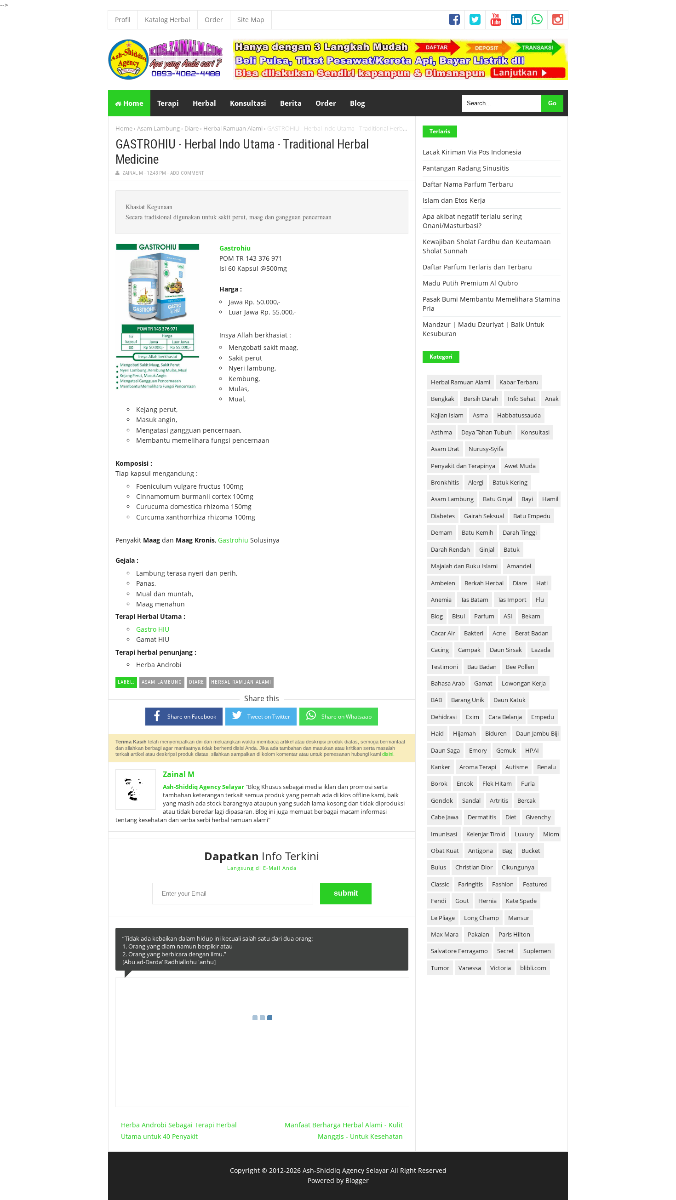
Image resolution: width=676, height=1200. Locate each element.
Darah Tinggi (520, 532)
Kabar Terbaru (519, 382)
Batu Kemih (477, 532)
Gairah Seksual (484, 516)
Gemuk (506, 750)
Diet (510, 817)
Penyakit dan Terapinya (463, 466)
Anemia (441, 599)
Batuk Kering (510, 482)
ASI (508, 616)
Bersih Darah (481, 398)
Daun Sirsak (506, 650)
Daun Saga (445, 750)
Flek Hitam (497, 783)
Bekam (530, 616)
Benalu (546, 767)
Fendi (438, 901)
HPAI (532, 750)
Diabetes (443, 516)
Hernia (487, 901)
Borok (439, 783)
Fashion (503, 884)
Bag (507, 850)
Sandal (471, 800)
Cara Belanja (505, 717)
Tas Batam (474, 599)
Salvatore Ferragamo (459, 951)
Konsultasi (535, 432)
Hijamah (464, 733)
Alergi (475, 482)
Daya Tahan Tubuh (486, 432)
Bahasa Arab (448, 683)
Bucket (530, 850)
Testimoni (444, 667)
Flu (540, 599)
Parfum (484, 616)
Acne (499, 633)
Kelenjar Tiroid (485, 834)
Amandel (519, 566)
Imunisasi (444, 834)
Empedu (542, 717)
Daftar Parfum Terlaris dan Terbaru (477, 267)
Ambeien (443, 583)
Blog (437, 616)
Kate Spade (521, 901)
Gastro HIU (152, 629)
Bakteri (473, 633)
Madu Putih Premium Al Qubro (470, 283)
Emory (478, 750)
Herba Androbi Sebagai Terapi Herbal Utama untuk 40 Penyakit (179, 1130)
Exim (472, 717)
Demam (442, 532)
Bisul (458, 616)
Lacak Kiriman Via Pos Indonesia (472, 152)
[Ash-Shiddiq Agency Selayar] (165, 77)
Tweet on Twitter (268, 716)
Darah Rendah (450, 549)
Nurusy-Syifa (486, 449)
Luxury (524, 834)
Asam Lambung (158, 128)
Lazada (540, 650)
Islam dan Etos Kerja (454, 200)
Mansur (518, 918)
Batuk (512, 549)
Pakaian (478, 934)
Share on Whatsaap (346, 716)
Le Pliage (443, 918)
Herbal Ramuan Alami (233, 128)
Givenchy (538, 817)
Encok (465, 783)
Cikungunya (518, 867)
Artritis (499, 800)
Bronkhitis (445, 482)
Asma (480, 415)
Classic (440, 884)
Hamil (550, 499)
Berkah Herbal (484, 583)
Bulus (438, 867)
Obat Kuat (445, 850)
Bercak (526, 800)
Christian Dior (474, 867)
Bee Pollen (520, 667)
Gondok (442, 800)
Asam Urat (445, 449)
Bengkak (442, 398)
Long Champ (481, 918)
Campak (469, 650)
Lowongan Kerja (524, 683)
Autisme (516, 767)
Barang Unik (467, 700)
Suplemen (537, 951)
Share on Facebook (191, 716)
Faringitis (470, 884)
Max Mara (444, 934)
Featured (535, 884)
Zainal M (179, 774)
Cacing (440, 650)
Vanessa (469, 968)
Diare (191, 128)
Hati (542, 583)
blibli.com (533, 968)
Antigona (480, 850)
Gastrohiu (235, 248)
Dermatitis (482, 817)
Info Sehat (522, 398)
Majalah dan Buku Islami (464, 566)
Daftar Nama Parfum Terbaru (468, 184)
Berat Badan (532, 633)
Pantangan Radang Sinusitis (466, 168)
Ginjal (486, 549)
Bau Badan (482, 667)
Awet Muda (520, 466)
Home (132, 103)
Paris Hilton (514, 934)
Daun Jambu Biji (537, 733)
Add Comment (187, 173)
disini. (388, 754)
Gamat (483, 683)
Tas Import (512, 599)
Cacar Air (443, 633)
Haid (437, 733)
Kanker (440, 767)
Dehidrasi (444, 717)
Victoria (500, 968)
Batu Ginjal (497, 499)
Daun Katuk (509, 700)
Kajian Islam (447, 415)
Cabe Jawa (444, 817)
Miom (551, 834)
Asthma (441, 432)
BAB (436, 700)
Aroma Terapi (477, 767)
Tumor (440, 968)
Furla (528, 783)
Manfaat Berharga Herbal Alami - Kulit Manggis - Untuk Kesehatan (344, 1130)
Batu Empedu (531, 516)
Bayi (527, 499)
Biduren (496, 733)
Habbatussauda (519, 415)
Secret (505, 951)
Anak (552, 398)
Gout (462, 901)
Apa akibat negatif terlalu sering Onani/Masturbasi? (472, 221)
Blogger (357, 1180)
